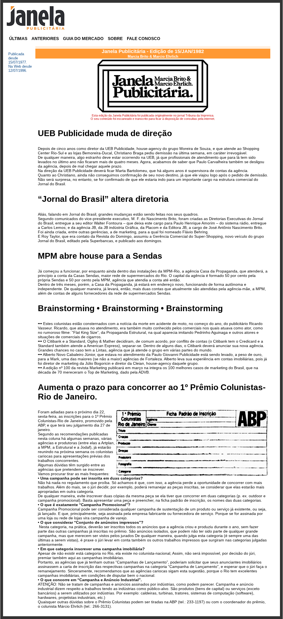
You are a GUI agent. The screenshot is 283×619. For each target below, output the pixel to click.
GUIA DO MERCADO (83, 38)
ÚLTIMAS (18, 38)
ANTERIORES (45, 38)
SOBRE (115, 38)
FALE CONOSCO (143, 38)
